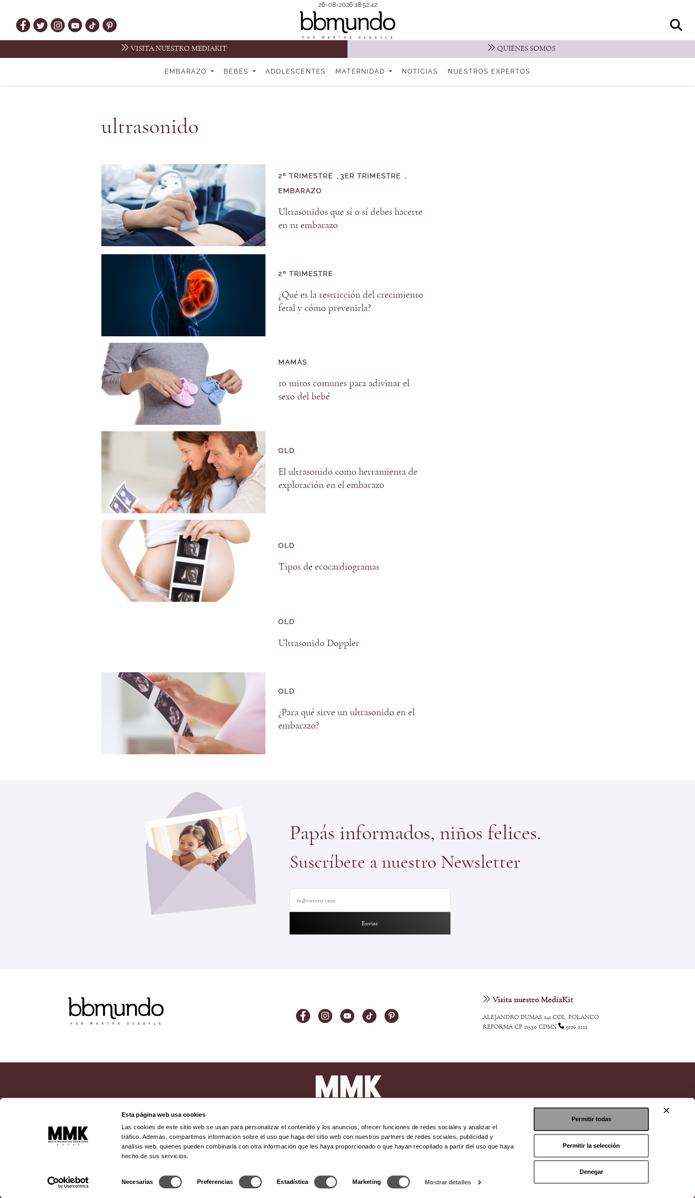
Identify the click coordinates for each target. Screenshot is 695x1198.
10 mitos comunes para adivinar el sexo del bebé (343, 389)
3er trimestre (370, 176)
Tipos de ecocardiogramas (328, 567)
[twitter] (41, 25)
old (286, 451)
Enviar (370, 923)
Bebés (237, 71)
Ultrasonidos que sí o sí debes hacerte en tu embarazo (350, 218)
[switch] (250, 1181)
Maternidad (361, 71)
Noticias (420, 71)
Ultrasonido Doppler (318, 643)
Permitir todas (591, 1119)
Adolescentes (295, 71)
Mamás (292, 362)
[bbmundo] (347, 24)
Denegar (591, 1171)
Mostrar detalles (448, 1182)
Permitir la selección (591, 1145)
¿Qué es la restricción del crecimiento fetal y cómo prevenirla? (350, 301)
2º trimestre (305, 176)
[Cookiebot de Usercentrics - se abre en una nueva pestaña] (68, 1182)
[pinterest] (110, 25)
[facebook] (23, 25)
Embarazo (186, 71)
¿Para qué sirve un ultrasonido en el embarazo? (346, 719)
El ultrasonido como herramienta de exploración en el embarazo (347, 478)
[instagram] (58, 25)
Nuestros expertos (489, 71)
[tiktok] (92, 25)
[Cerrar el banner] (666, 1110)
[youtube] (75, 25)
